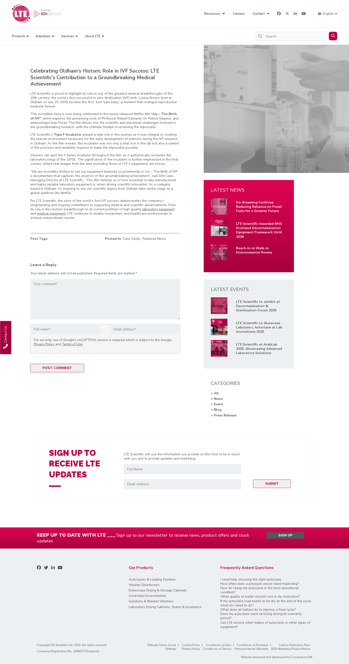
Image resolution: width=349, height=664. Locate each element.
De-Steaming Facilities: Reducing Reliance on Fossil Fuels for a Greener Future (259, 206)
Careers (239, 13)
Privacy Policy (44, 344)
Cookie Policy (191, 645)
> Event (217, 404)
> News (217, 399)
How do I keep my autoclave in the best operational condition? (259, 590)
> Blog (216, 410)
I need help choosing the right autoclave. (251, 579)
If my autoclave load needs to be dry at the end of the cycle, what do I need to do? (266, 603)
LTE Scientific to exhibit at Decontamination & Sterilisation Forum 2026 (258, 306)
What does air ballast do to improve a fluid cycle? (258, 610)
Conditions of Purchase (252, 645)
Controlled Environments (147, 596)
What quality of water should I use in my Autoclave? (260, 597)
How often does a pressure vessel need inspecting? (259, 584)
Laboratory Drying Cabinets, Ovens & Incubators (165, 607)
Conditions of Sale (218, 645)
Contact (259, 13)
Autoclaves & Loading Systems (152, 579)
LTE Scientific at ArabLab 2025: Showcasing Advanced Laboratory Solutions (259, 348)
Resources (212, 13)
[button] (333, 36)
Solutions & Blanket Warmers (151, 601)
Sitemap (170, 648)
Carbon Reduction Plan (294, 645)
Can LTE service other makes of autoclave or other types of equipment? (265, 625)
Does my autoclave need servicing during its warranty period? (261, 616)
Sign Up (285, 535)
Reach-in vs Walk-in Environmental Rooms (254, 250)
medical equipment (51, 213)
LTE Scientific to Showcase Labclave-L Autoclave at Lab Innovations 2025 (259, 327)
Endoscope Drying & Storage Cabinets (158, 590)
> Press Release (223, 415)
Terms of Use (72, 344)
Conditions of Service (217, 648)
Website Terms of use (161, 645)
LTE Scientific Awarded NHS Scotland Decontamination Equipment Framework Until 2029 (259, 230)
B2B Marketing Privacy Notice (290, 648)
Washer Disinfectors (144, 585)
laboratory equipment (158, 209)
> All (215, 393)
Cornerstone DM (301, 657)
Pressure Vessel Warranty (251, 648)
